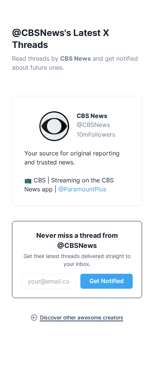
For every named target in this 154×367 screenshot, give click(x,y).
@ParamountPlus (82, 189)
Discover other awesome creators (81, 317)
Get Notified (106, 281)
